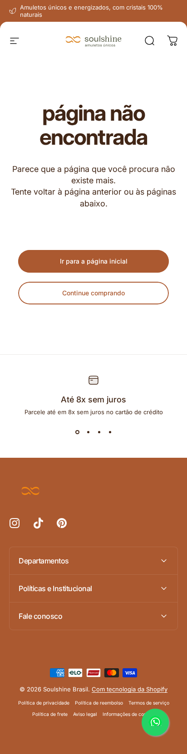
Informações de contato (129, 714)
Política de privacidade (43, 703)
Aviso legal (85, 714)
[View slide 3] (99, 431)
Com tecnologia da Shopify (129, 689)
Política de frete (50, 714)
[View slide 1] (77, 431)
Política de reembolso (99, 703)
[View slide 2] (88, 431)
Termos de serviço (148, 703)
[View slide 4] (109, 431)
